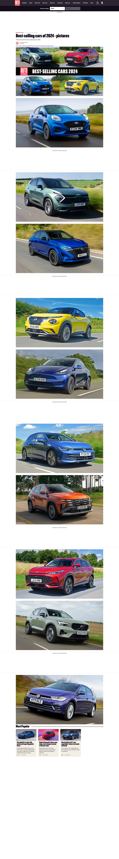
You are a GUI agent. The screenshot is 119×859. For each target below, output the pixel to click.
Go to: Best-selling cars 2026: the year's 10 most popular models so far (34, 46)
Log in (102, 3)
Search (97, 3)
